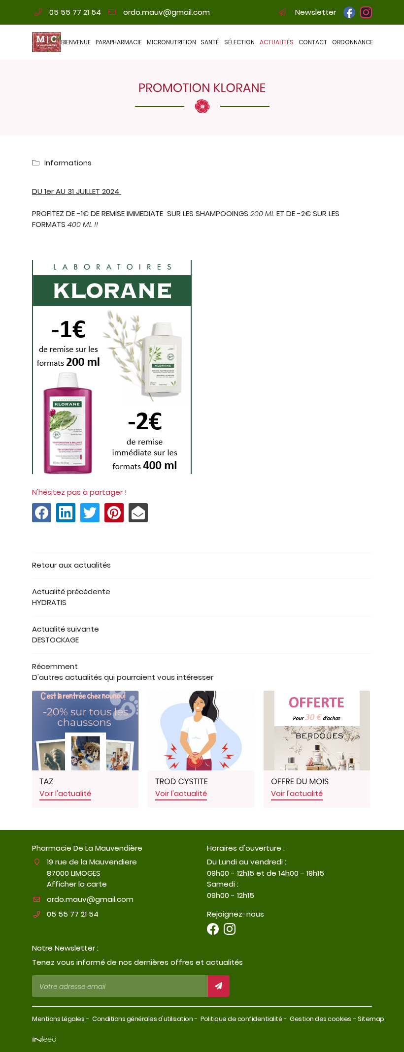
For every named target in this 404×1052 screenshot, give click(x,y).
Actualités (276, 42)
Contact (312, 42)
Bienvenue (75, 42)
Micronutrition (171, 42)
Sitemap (371, 1019)
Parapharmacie (118, 42)
